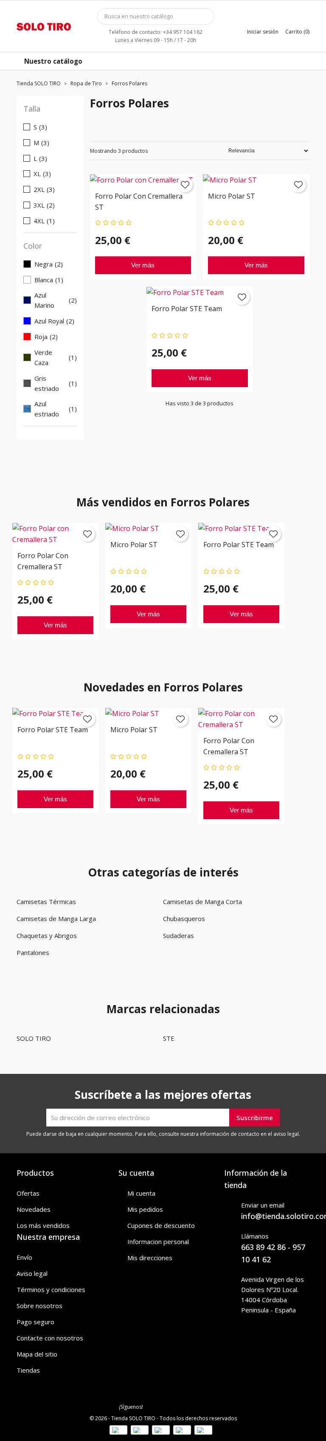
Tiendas (28, 1370)
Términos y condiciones (51, 1289)
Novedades (34, 1209)
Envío (24, 1257)
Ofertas (28, 1193)
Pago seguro (35, 1321)
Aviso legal (32, 1273)
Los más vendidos (43, 1225)
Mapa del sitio (37, 1354)
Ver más (143, 265)
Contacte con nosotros (50, 1338)
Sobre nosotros (39, 1305)
